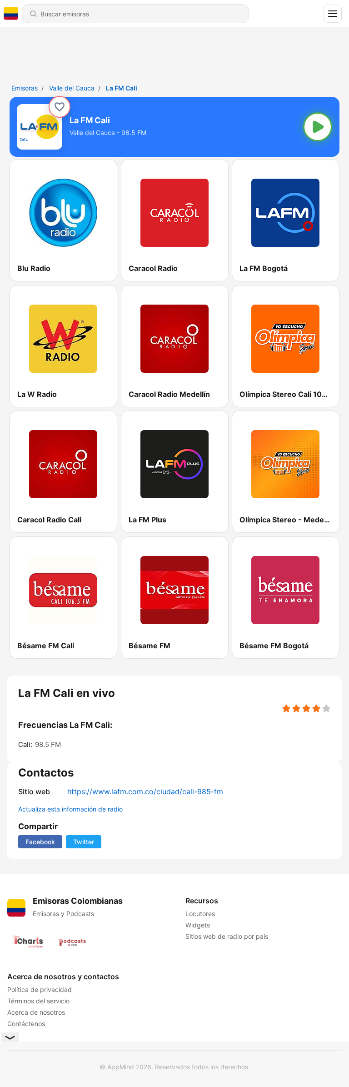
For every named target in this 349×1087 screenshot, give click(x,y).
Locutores (200, 913)
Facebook (40, 842)
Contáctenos (26, 1023)
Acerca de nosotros (36, 1012)
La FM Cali (121, 88)
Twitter (83, 842)
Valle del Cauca (72, 88)
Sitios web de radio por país (226, 936)
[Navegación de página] (333, 14)
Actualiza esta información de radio (70, 809)
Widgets (197, 925)
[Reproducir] (317, 126)
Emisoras (24, 88)
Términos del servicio (38, 1001)
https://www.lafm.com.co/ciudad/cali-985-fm (145, 791)
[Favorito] (59, 107)
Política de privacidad (39, 989)
